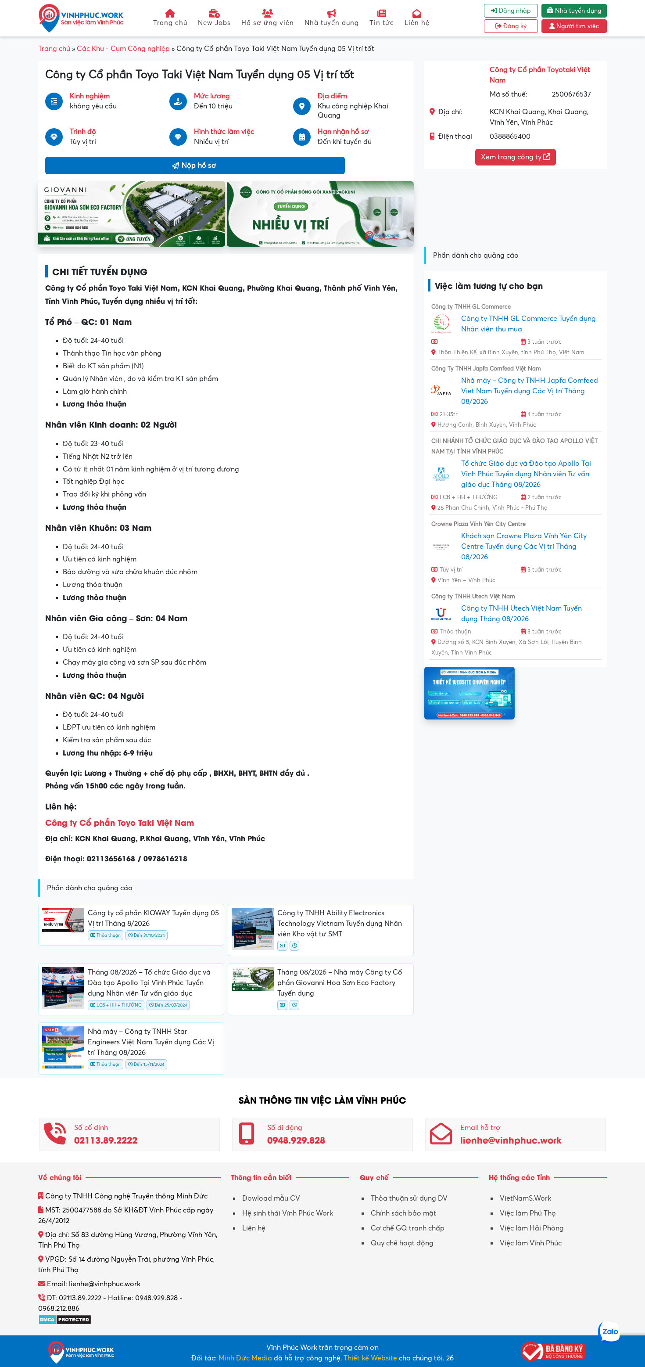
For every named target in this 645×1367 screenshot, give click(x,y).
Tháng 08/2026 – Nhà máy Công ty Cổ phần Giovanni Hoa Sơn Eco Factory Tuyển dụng (339, 982)
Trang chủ (170, 22)
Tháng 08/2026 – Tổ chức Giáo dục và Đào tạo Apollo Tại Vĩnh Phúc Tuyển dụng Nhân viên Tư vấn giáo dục (149, 982)
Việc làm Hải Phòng (532, 1228)
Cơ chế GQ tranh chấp (407, 1228)
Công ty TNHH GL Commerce (471, 307)
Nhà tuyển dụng (332, 22)
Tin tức (381, 22)
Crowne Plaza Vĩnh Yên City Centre (478, 524)
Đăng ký (514, 26)
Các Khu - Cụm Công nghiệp (123, 49)
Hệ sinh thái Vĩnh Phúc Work (287, 1213)
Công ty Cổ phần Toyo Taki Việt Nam (119, 822)
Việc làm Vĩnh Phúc (531, 1243)
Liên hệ (417, 22)
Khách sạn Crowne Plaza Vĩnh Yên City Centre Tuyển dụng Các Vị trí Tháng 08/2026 (524, 546)
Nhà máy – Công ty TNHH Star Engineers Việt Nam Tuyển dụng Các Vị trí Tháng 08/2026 (151, 1042)
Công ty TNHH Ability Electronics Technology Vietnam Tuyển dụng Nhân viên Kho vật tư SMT (339, 923)
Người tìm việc (577, 26)
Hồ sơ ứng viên (267, 22)
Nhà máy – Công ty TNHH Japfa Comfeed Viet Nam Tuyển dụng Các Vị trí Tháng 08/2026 (529, 391)
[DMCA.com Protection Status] (64, 1319)
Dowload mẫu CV (271, 1198)
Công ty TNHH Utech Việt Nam (473, 597)
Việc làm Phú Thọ (528, 1213)
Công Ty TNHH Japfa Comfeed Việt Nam (486, 369)
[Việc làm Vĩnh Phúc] (81, 18)
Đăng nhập (514, 10)
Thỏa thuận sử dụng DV (409, 1198)
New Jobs (214, 22)
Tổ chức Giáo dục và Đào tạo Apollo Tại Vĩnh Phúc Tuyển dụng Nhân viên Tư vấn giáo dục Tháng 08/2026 (526, 474)
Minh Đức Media (245, 1358)
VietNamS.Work (525, 1198)
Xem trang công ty (512, 157)
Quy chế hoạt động (402, 1243)
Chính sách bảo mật (403, 1213)
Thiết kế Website (370, 1358)
